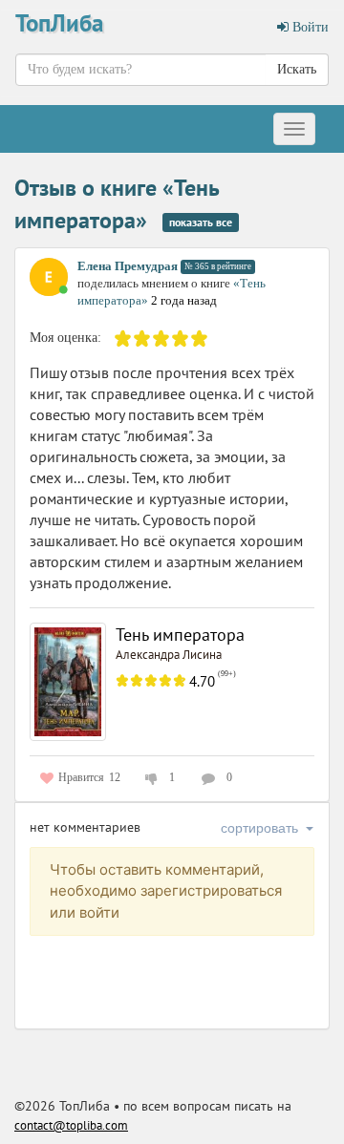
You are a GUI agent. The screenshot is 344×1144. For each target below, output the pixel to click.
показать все (200, 222)
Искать (296, 69)
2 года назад (184, 300)
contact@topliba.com (71, 1125)
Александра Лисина (169, 654)
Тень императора (180, 635)
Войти (309, 27)
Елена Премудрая (127, 266)
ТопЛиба (59, 23)
